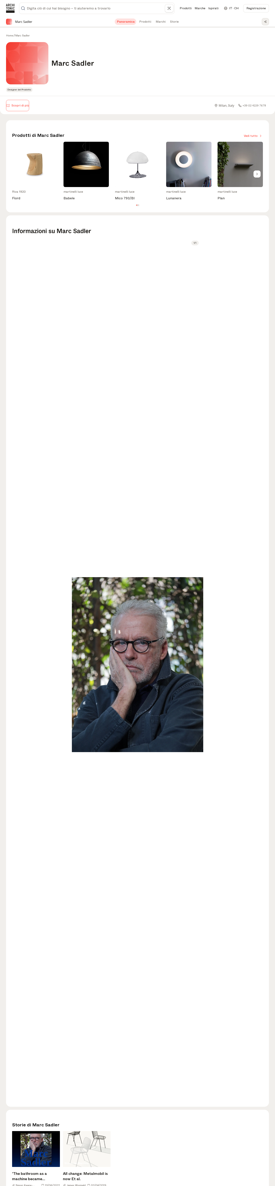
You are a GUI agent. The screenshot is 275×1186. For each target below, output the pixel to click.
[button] (136, 205)
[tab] (125, 21)
